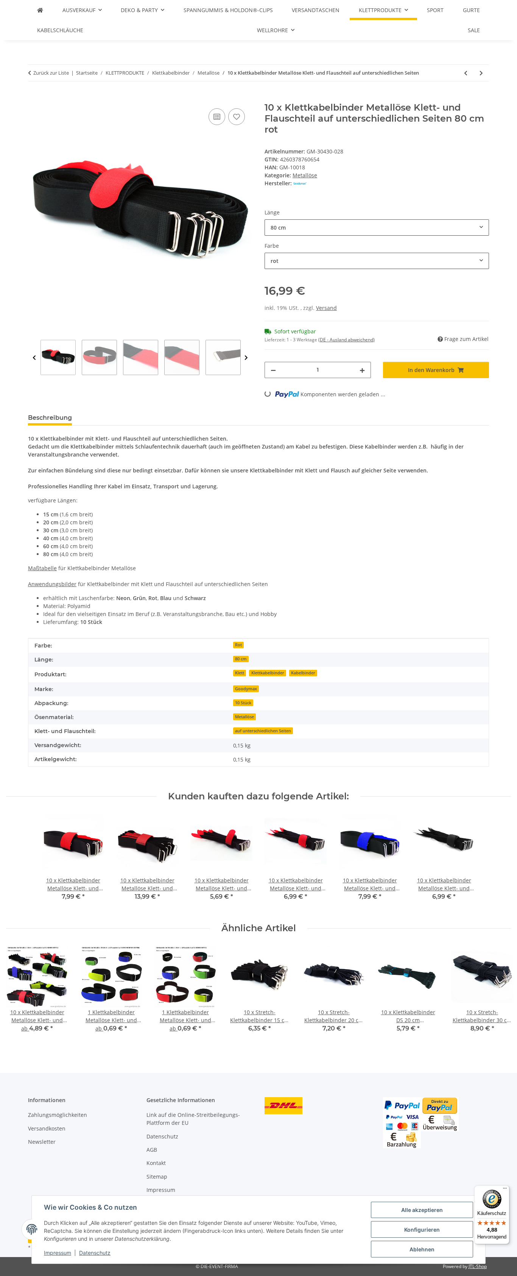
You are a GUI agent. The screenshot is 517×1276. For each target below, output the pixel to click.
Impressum (57, 1252)
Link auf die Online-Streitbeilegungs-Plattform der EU (193, 1118)
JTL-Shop (478, 1266)
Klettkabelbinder (267, 673)
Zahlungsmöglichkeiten (57, 1114)
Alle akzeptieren (422, 1210)
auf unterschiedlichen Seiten (263, 730)
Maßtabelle (42, 568)
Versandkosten (46, 1128)
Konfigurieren (422, 1229)
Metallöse (305, 175)
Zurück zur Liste (51, 72)
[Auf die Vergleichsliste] (217, 116)
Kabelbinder (303, 673)
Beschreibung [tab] (50, 417)
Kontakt (156, 1163)
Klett (239, 673)
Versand (326, 307)
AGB (151, 1149)
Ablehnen (422, 1249)
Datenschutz (95, 1252)
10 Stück (243, 702)
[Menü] (504, 1190)
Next (246, 358)
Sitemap (156, 1176)
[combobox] (377, 227)
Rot (238, 644)
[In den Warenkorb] (34, 98)
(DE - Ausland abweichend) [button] (346, 339)
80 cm (241, 658)
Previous (34, 358)
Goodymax (246, 688)
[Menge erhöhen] (362, 370)
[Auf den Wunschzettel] (236, 116)
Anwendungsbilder (52, 584)
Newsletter (42, 1141)
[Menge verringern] (273, 370)
